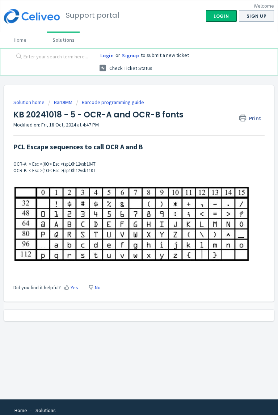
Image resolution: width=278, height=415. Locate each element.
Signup (130, 55)
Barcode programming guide (113, 102)
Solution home (29, 102)
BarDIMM (63, 102)
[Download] (125, 203)
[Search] (17, 57)
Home (20, 40)
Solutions (63, 40)
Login (107, 55)
